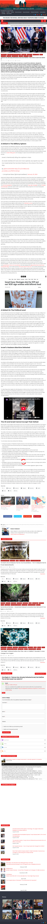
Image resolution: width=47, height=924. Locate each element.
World (31, 56)
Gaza (20, 524)
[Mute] (3, 774)
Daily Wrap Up (3, 647)
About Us (3, 12)
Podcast (39, 647)
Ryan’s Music (9, 13)
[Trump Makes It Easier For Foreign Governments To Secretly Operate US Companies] (27, 914)
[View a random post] (45, 21)
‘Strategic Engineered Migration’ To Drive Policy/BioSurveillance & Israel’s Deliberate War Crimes (7, 673)
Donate (12, 12)
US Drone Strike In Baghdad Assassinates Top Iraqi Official (41, 673)
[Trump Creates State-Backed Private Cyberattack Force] (38, 914)
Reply (3, 692)
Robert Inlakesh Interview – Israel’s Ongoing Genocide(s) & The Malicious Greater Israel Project (38, 507)
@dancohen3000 (9, 169)
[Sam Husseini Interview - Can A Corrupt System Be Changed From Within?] (38, 904)
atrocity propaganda (7, 185)
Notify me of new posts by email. (11, 729)
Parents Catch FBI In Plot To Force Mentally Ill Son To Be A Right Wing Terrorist (22, 876)
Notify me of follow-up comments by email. (13, 726)
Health (17, 560)
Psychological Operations (16, 604)
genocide (24, 524)
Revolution (9, 56)
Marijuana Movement (5, 560)
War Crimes (26, 56)
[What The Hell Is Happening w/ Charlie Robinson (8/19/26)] (17, 914)
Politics (2, 604)
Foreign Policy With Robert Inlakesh (12, 524)
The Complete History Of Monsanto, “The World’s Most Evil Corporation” (21, 880)
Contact (8, 12)
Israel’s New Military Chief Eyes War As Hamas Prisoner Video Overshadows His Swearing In (22, 506)
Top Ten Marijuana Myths (35, 560)
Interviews (3, 603)
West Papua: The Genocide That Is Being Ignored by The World (19, 862)
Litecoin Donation (26, 12)
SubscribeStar (42, 12)
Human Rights (36, 54)
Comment (4, 702)
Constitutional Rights (23, 647)
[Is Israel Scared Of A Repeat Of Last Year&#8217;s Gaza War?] (8, 501)
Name (3, 711)
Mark (6, 683)
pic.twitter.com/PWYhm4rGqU (11, 171)
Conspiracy (12, 560)
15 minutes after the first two (25, 266)
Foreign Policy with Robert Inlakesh (14, 54)
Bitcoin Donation (18, 12)
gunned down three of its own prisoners (11, 265)
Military (41, 54)
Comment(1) (18, 60)
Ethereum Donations (35, 12)
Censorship (10, 647)
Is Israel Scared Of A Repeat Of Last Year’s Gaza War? (7, 506)
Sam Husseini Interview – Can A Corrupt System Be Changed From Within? (25, 23)
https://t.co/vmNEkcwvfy (22, 169)
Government (29, 54)
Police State (3, 56)
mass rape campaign (32, 185)
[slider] (4, 776)
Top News (21, 56)
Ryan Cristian (22, 560)
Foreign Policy (3, 54)
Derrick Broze (19, 603)
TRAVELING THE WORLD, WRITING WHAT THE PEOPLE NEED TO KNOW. (23, 18)
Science (25, 649)
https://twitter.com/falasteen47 (18, 534)
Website (4, 721)
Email (3, 716)
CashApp (3, 13)
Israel (30, 524)
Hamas (27, 524)
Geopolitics (24, 54)
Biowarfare (8, 603)
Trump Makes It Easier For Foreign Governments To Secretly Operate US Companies (24, 759)
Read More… (42, 574)
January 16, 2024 (32, 174)
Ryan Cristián (12, 567)
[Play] (3, 764)
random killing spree (11, 152)
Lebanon (34, 524)
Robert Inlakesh (15, 56)
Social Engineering (31, 604)
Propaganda (7, 604)
